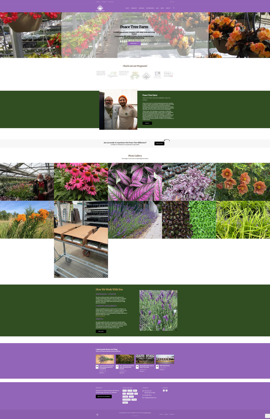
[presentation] (3, 35)
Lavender (131, 396)
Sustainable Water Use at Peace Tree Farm (147, 366)
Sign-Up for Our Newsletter (104, 396)
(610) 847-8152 (147, 395)
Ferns (124, 393)
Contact (168, 8)
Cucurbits (130, 390)
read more (101, 372)
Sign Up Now (159, 143)
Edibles (135, 390)
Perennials (134, 399)
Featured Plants (150, 8)
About (162, 8)
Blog (157, 8)
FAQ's (161, 414)
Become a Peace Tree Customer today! (134, 42)
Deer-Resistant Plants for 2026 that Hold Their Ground (126, 367)
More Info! (101, 331)
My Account (110, 1)
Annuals (124, 390)
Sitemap (166, 414)
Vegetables (125, 402)
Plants (127, 8)
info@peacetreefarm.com (150, 397)
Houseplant (125, 396)
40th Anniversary (165, 365)
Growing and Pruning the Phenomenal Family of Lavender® (106, 367)
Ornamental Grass (126, 399)
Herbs (136, 393)
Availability (134, 8)
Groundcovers (130, 393)
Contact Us (104, 1)
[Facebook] (173, 2)
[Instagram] (171, 2)
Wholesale (141, 8)
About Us (98, 1)
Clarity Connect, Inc (147, 412)
